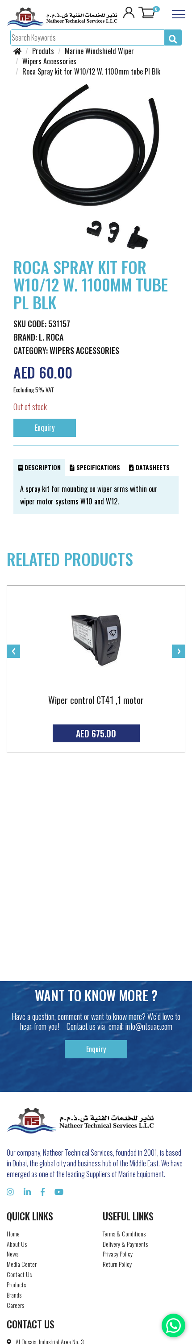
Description (42, 467)
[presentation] (13, 651)
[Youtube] (58, 1191)
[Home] (17, 51)
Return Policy (117, 1264)
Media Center (22, 1264)
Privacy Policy (118, 1253)
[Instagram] (10, 1191)
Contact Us (19, 1274)
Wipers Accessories (84, 350)
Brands (14, 1294)
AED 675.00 (96, 733)
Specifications (97, 467)
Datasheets (152, 467)
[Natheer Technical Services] (62, 16)
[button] (170, 92)
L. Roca (51, 337)
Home (13, 1233)
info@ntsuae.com (148, 1026)
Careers (15, 1305)
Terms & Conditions (124, 1233)
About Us (17, 1243)
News (12, 1253)
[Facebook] (43, 1191)
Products (16, 1284)
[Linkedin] (27, 1191)
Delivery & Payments (125, 1243)
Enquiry (44, 427)
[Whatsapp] (173, 1325)
